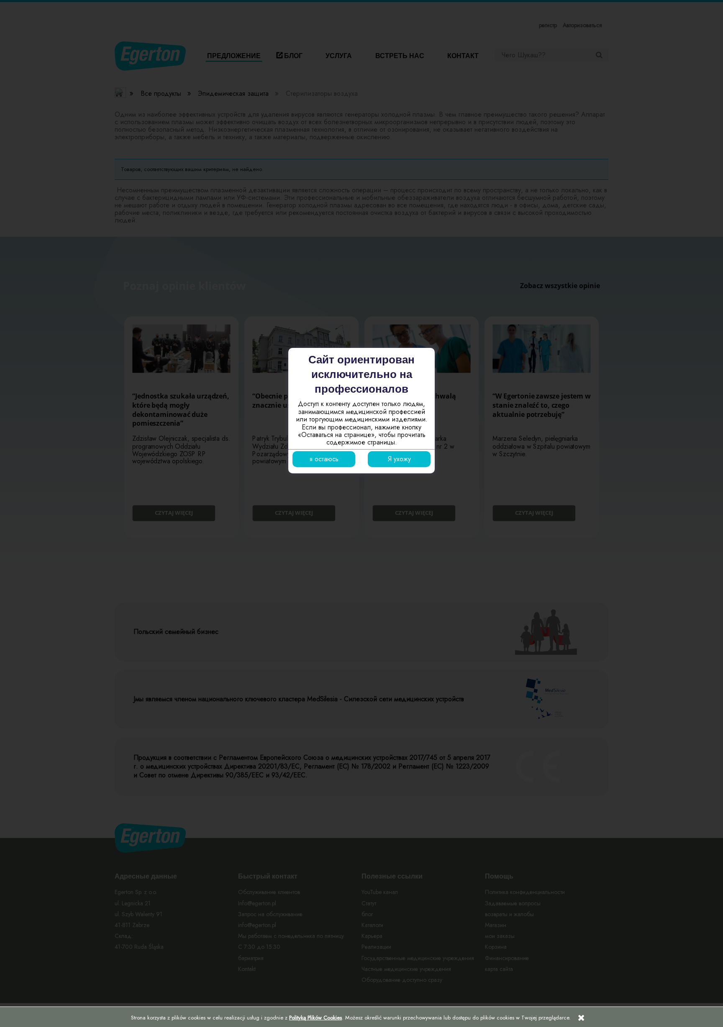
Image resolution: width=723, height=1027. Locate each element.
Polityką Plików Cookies (315, 1018)
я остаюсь (324, 459)
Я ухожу (399, 459)
